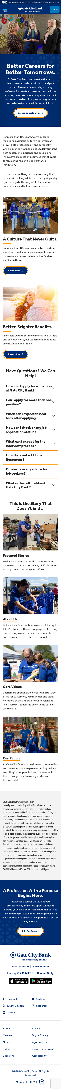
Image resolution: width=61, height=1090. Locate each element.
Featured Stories (16, 555)
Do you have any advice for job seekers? (27, 471)
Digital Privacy (40, 1035)
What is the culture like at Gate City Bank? (26, 485)
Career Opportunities (29, 113)
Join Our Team (29, 931)
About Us (10, 619)
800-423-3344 (41, 966)
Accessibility (39, 1055)
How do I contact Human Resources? (25, 457)
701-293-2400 (20, 966)
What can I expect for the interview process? (25, 443)
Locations (9, 1055)
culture (46, 95)
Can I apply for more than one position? (29, 402)
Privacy (36, 1028)
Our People (11, 758)
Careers (7, 1035)
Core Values (12, 687)
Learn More (14, 270)
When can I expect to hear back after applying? (26, 416)
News (6, 1042)
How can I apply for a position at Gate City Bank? (29, 388)
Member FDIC (24, 1082)
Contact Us (43, 973)
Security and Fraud (43, 1049)
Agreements (39, 1042)
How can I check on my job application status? (26, 429)
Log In (55, 9)
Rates (6, 1049)
